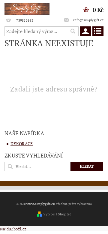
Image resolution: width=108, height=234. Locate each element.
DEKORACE (21, 143)
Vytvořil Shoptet (57, 214)
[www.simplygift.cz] (27, 8)
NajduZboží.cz (13, 229)
